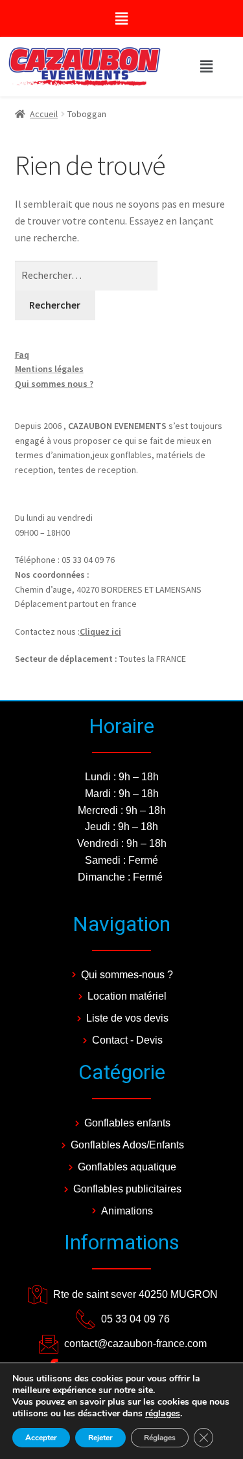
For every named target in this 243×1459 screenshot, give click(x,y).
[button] (121, 18)
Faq (22, 354)
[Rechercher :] (86, 275)
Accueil (44, 114)
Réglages (160, 1437)
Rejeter (100, 1437)
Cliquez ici (100, 631)
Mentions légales (49, 369)
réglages (162, 1414)
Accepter (41, 1437)
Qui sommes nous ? (54, 383)
